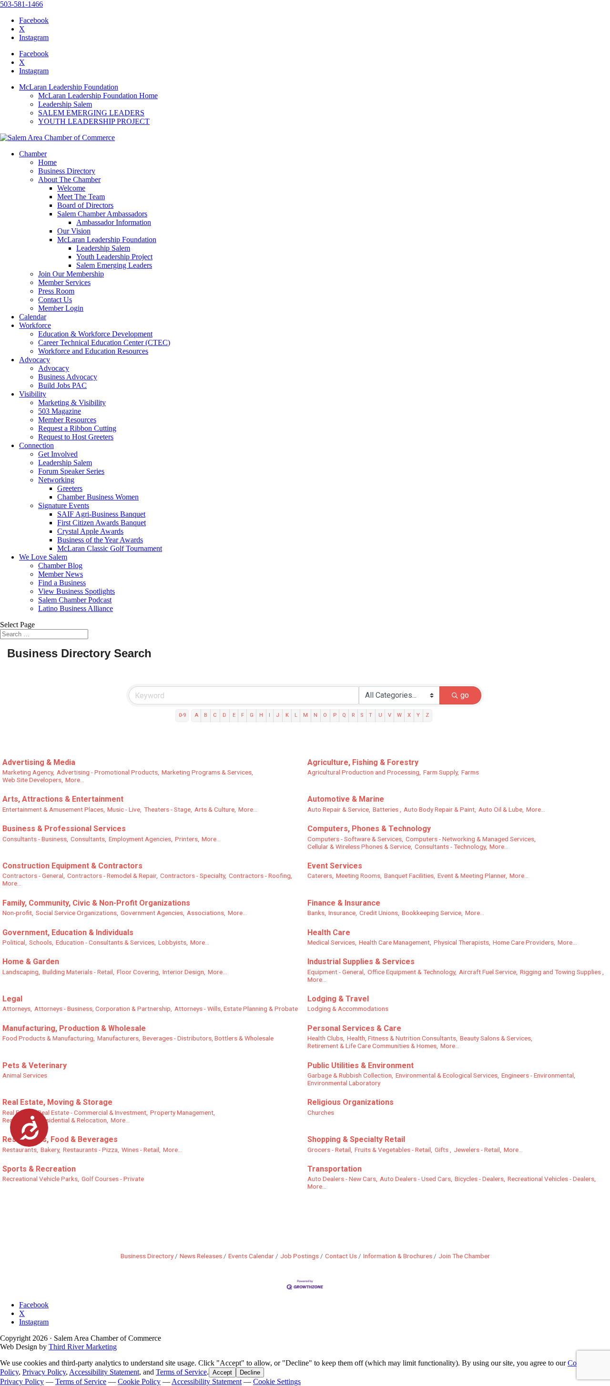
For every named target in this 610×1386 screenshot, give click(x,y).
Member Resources (67, 420)
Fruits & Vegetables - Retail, (393, 1149)
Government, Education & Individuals (67, 932)
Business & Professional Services (64, 828)
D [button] (224, 715)
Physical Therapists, (462, 942)
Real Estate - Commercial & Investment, (93, 1112)
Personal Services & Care (354, 1028)
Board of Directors (85, 205)
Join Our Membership (71, 274)
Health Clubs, (326, 1038)
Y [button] (418, 715)
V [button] (389, 715)
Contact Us (55, 300)
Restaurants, (20, 1149)
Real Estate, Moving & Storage (57, 1102)
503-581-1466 (21, 4)
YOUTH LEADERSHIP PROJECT (94, 121)
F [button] (242, 715)
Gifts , (443, 1149)
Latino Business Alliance (75, 608)
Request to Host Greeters (75, 437)
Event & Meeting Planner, (472, 875)
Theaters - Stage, (168, 809)
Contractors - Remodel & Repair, (112, 875)
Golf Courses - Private (112, 1178)
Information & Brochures (397, 1256)
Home (47, 162)
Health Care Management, (395, 942)
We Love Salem (43, 557)
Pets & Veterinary (34, 1065)
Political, (14, 942)
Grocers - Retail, (329, 1149)
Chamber (33, 154)
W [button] (399, 715)
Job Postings (299, 1256)
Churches (320, 1112)
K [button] (287, 715)
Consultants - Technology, (451, 846)
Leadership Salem (65, 104)
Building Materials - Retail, (78, 972)
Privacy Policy (44, 1372)
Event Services (334, 865)
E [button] (234, 715)
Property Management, (182, 1112)
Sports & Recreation (39, 1168)
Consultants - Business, (35, 839)
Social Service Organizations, (77, 913)
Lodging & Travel (338, 998)
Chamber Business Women (98, 497)
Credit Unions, (379, 913)
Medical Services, (331, 942)
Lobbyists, (173, 942)
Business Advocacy (67, 377)
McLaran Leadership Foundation (68, 87)
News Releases (201, 1256)
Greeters (69, 488)
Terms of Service (181, 1372)
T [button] (370, 715)
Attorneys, (17, 1008)
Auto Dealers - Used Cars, (416, 1178)
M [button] (305, 715)
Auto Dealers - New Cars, (342, 1178)
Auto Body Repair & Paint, (440, 809)
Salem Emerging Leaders (114, 265)
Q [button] (344, 715)
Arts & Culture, (215, 809)
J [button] (277, 715)
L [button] (296, 715)
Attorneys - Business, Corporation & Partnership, (103, 1008)
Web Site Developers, (32, 780)
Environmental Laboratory (343, 1083)
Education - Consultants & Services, (106, 942)
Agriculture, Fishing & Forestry (362, 762)
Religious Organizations (350, 1102)
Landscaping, (21, 972)
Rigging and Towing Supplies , (562, 972)
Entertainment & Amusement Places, (53, 809)
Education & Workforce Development (95, 334)
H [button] (261, 715)
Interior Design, (184, 972)
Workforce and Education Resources (93, 351)
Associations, (206, 913)
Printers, (187, 839)
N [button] (315, 715)
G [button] (252, 715)
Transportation (334, 1168)
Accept (222, 1372)
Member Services (64, 282)
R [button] (353, 715)
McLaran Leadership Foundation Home (98, 96)
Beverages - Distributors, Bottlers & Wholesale (208, 1038)
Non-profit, (17, 913)
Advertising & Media (38, 762)
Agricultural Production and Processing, (364, 772)
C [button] (215, 715)
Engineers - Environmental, (538, 1075)
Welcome (71, 188)
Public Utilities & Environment (360, 1065)
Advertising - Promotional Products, (108, 772)
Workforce (35, 325)
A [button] (196, 715)
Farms (470, 772)
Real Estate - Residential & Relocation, (55, 1120)
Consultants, (88, 839)
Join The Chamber (464, 1256)
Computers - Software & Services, (355, 839)
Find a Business (62, 583)
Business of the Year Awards (100, 540)
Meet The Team (81, 197)
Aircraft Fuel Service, (488, 972)
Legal (12, 998)
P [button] (334, 715)
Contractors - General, (33, 875)
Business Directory (66, 171)
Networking (56, 480)
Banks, (316, 913)
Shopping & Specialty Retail (356, 1139)
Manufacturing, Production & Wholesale (74, 1028)
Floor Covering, (138, 972)
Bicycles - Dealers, (480, 1178)
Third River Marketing (83, 1347)
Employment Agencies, (141, 839)
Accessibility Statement (104, 1372)
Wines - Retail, (141, 1149)
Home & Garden (30, 961)
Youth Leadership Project (114, 257)
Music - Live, (124, 809)
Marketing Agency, (28, 772)
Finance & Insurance (343, 902)
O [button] (325, 715)
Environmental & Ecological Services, (447, 1075)
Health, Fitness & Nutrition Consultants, (402, 1038)
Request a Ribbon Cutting (77, 428)
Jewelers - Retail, (477, 1149)
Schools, (41, 942)
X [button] (409, 715)
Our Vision (74, 231)
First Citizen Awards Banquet (101, 523)
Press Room (56, 291)
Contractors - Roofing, (260, 875)
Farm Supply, (441, 772)
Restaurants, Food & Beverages (60, 1139)
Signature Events (63, 505)
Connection (36, 445)
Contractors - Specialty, (193, 875)
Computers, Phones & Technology (369, 828)
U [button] (380, 715)
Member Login (60, 308)
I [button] (269, 715)
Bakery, (51, 1149)
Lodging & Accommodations (347, 1008)
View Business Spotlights (76, 591)
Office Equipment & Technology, (412, 972)
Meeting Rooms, (359, 875)
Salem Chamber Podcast (75, 600)
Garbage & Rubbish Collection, (350, 1075)
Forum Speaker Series (71, 471)
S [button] (361, 715)
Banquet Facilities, (409, 875)
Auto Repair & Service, (338, 809)
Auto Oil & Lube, (501, 809)
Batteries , (387, 809)
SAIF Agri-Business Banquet (101, 514)
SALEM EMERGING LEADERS (91, 113)
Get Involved (58, 454)
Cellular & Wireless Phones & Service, (359, 846)
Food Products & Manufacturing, (48, 1038)
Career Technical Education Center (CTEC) (104, 342)
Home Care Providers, (524, 942)
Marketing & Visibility (72, 402)
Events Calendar (251, 1256)
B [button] (205, 715)
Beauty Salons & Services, (496, 1038)
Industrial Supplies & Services (361, 961)
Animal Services (24, 1075)
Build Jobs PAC (62, 385)
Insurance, (342, 913)
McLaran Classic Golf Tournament (109, 548)
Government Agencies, (152, 913)
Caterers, (320, 875)
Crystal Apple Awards (90, 531)
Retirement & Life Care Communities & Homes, (372, 1046)
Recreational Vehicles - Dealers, (552, 1178)
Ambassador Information (113, 222)
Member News (60, 574)
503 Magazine (59, 411)
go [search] (464, 695)
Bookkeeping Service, (432, 913)
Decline (250, 1372)
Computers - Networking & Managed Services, (471, 839)
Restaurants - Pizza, (91, 1149)
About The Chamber (69, 179)
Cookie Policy (139, 1381)
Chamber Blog (60, 565)
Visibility (32, 394)
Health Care (328, 932)
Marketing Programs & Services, (207, 772)
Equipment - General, (336, 972)
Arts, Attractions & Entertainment (62, 799)
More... (74, 780)
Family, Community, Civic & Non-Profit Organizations (96, 902)
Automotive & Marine (345, 799)
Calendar (32, 317)
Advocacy (34, 360)
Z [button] (427, 715)
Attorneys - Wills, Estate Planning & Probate (236, 1008)
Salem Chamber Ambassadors (102, 214)
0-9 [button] (182, 715)
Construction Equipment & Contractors (72, 865)
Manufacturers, (118, 1038)
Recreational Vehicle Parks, (40, 1178)
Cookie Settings (277, 1381)
